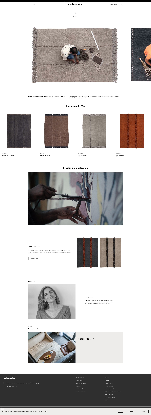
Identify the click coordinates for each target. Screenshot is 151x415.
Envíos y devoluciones (110, 397)
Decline (143, 411)
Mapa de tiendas (109, 383)
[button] (29, 4)
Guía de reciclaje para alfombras (113, 391)
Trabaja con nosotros (81, 391)
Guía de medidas (109, 394)
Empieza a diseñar (34, 258)
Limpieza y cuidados (110, 389)
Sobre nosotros (79, 380)
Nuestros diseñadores (81, 383)
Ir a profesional (113, 4)
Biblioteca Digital (109, 386)
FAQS (106, 400)
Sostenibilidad (79, 389)
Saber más (87, 305)
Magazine (78, 386)
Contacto (107, 380)
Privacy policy (44, 411)
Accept (131, 411)
